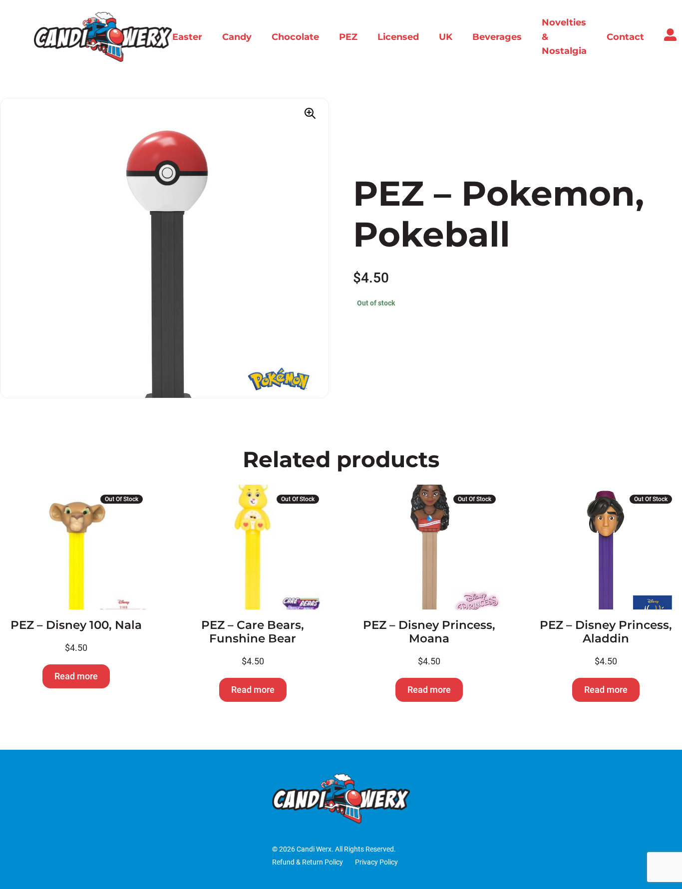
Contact (625, 36)
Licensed (398, 36)
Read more (76, 676)
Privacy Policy (376, 862)
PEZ (348, 36)
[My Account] (670, 37)
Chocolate (295, 36)
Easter (187, 36)
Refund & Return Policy (307, 862)
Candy (237, 36)
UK (445, 36)
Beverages (497, 36)
